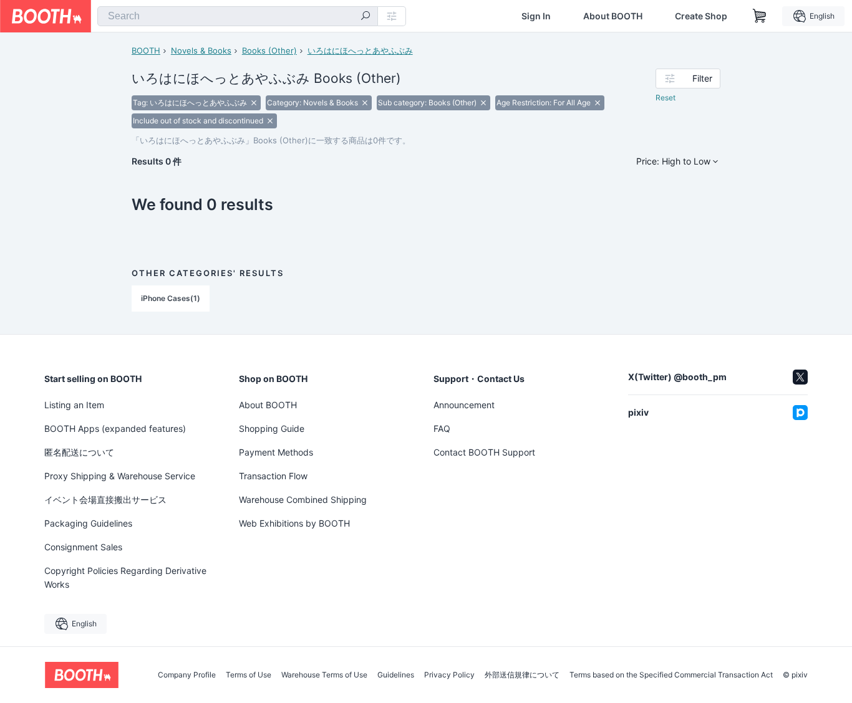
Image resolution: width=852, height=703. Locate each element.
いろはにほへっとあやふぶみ (360, 50)
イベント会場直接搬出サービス (105, 499)
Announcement (464, 404)
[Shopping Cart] (759, 16)
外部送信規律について (522, 675)
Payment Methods (276, 452)
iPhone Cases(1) (170, 298)
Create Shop (701, 16)
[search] (365, 17)
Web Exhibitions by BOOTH (294, 523)
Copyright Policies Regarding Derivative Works (125, 577)
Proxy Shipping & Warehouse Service (119, 476)
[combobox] (237, 16)
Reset (665, 97)
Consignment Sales (83, 547)
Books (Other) (269, 50)
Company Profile (187, 675)
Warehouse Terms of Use (324, 675)
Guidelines (395, 675)
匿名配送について (79, 452)
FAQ (441, 428)
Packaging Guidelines (88, 523)
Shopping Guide (271, 428)
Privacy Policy (449, 675)
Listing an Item (74, 404)
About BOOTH (612, 16)
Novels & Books (201, 50)
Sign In (536, 16)
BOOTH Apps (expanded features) (115, 428)
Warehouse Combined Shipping (303, 499)
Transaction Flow (273, 476)
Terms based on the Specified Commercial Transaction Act (671, 675)
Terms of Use (248, 675)
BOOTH (146, 50)
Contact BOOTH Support (484, 452)
